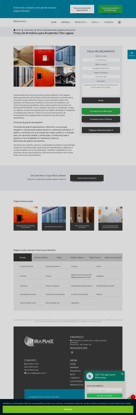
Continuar (68, 409)
